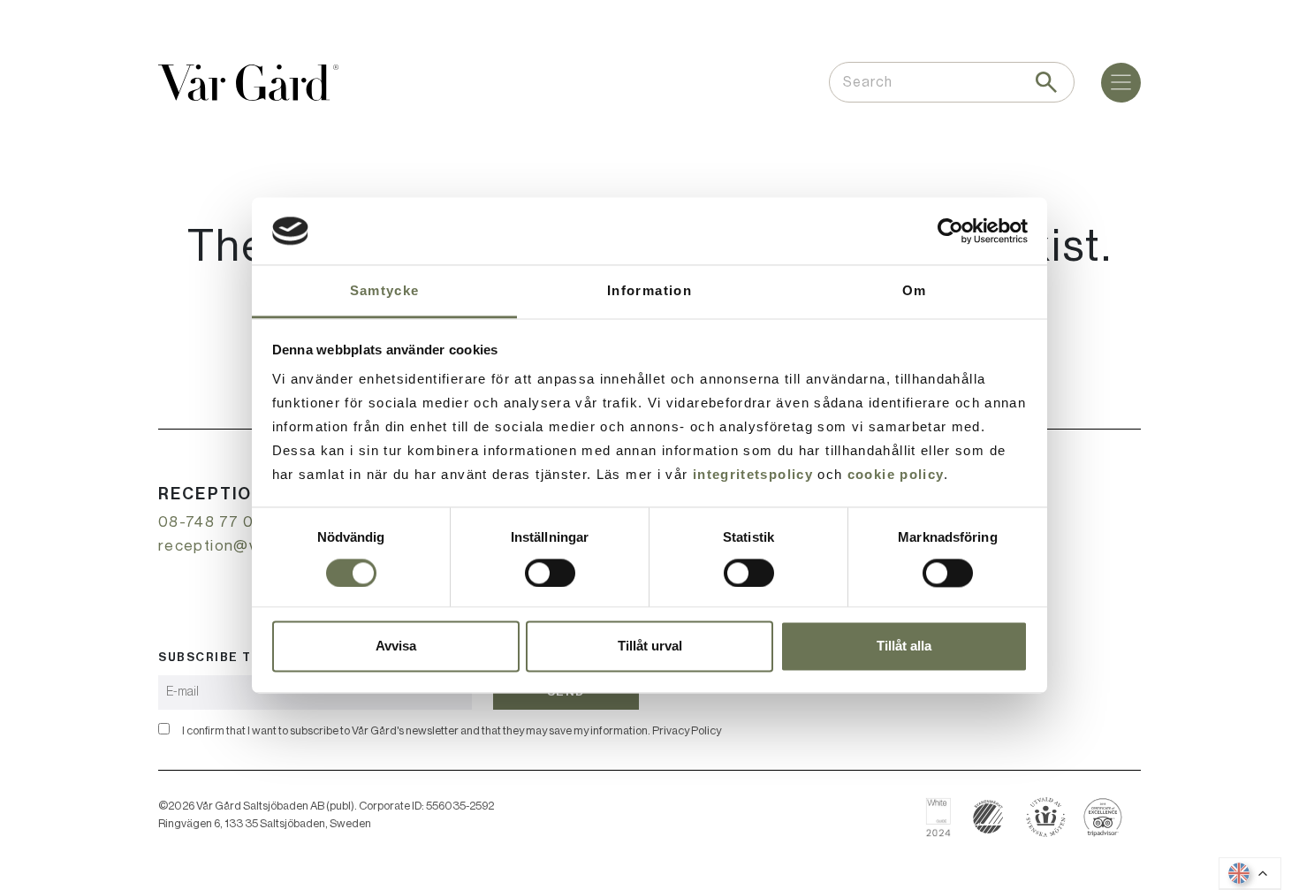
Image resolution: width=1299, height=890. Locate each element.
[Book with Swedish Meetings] (1046, 817)
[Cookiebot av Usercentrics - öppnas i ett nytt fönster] (950, 230)
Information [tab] (649, 291)
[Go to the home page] (248, 83)
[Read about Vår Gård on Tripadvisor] (1103, 817)
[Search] (1046, 82)
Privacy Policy (686, 730)
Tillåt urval (650, 646)
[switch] (550, 573)
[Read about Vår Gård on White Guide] (945, 817)
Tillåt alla (904, 646)
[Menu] (1121, 83)
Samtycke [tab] (385, 291)
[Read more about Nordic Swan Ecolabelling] (988, 817)
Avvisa (396, 646)
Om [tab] (914, 291)
